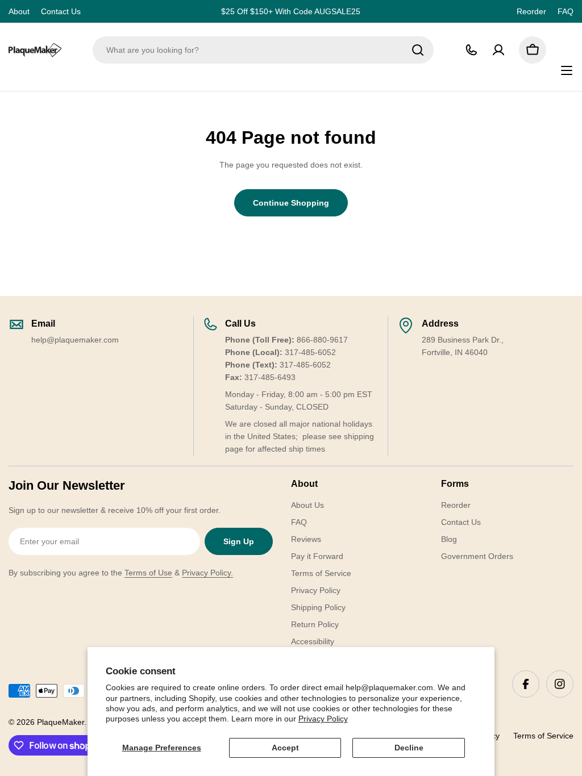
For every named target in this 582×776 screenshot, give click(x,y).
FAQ (565, 11)
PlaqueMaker (60, 722)
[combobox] (263, 50)
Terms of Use (148, 572)
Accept (285, 747)
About (19, 11)
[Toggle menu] (566, 70)
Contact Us (61, 11)
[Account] (498, 50)
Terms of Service (543, 735)
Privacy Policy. (207, 572)
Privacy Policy (323, 718)
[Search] (418, 50)
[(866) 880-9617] (471, 50)
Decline (408, 747)
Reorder (531, 11)
